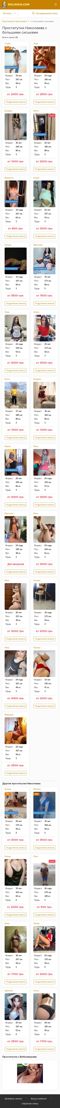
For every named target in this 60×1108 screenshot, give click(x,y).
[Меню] (56, 4)
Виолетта (9, 178)
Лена (7, 312)
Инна (35, 513)
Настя (36, 111)
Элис (35, 43)
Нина (7, 923)
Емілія (8, 446)
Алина (36, 178)
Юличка (37, 789)
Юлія (7, 580)
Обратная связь (30, 1103)
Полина (36, 647)
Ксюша (8, 245)
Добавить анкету (13, 1098)
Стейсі (8, 43)
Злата (36, 990)
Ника (7, 647)
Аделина (9, 990)
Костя (7, 379)
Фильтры (7, 13)
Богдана (8, 111)
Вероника (9, 715)
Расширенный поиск (47, 13)
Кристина (9, 513)
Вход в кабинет (39, 1098)
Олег (35, 856)
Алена (36, 312)
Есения (36, 580)
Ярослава (37, 245)
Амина (36, 923)
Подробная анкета (15, 102)
